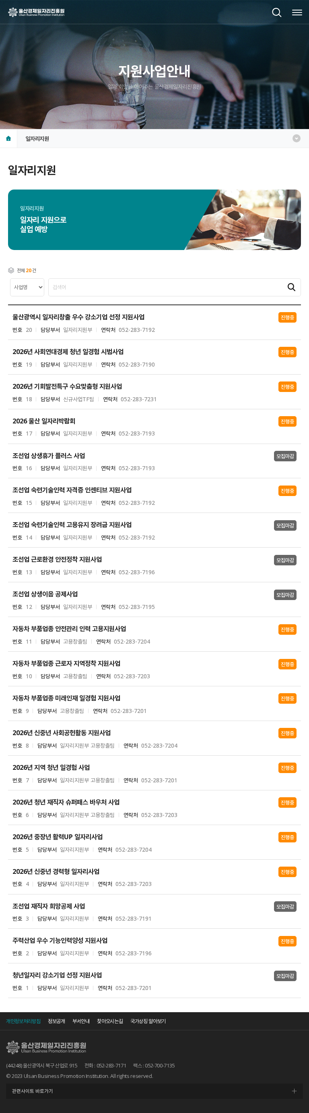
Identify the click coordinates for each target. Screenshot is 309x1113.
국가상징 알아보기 (148, 1021)
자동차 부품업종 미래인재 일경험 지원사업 (66, 698)
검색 (277, 12)
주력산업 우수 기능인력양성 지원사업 (59, 940)
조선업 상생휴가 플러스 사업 (48, 455)
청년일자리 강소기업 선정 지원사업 (57, 975)
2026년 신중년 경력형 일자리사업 (55, 871)
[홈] (8, 138)
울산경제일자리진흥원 (36, 12)
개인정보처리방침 (23, 1021)
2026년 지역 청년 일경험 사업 (51, 767)
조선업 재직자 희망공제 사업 (48, 906)
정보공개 (56, 1021)
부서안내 (81, 1021)
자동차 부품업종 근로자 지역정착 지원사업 (66, 663)
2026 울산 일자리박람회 (43, 421)
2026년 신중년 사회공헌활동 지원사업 (61, 732)
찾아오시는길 (110, 1021)
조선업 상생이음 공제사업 (45, 594)
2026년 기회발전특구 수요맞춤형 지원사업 (67, 386)
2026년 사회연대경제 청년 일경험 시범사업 (68, 351)
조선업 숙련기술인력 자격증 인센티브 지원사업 (72, 490)
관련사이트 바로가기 (32, 1091)
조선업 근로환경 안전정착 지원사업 (57, 559)
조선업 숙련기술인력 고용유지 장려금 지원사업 (72, 524)
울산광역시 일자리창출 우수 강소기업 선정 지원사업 (78, 317)
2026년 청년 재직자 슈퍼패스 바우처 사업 (65, 802)
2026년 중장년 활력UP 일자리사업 (57, 837)
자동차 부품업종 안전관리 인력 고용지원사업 (69, 628)
